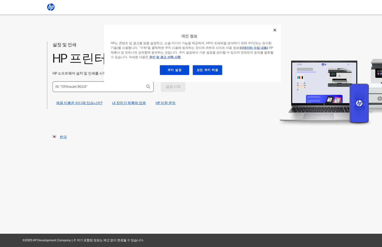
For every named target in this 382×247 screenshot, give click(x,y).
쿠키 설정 (175, 70)
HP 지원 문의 (166, 103)
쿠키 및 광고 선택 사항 (165, 57)
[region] (192, 53)
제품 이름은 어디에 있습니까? (79, 103)
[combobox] (103, 86)
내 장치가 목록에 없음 (129, 103)
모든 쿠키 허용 (207, 70)
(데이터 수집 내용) (255, 48)
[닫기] (275, 30)
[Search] (148, 86)
